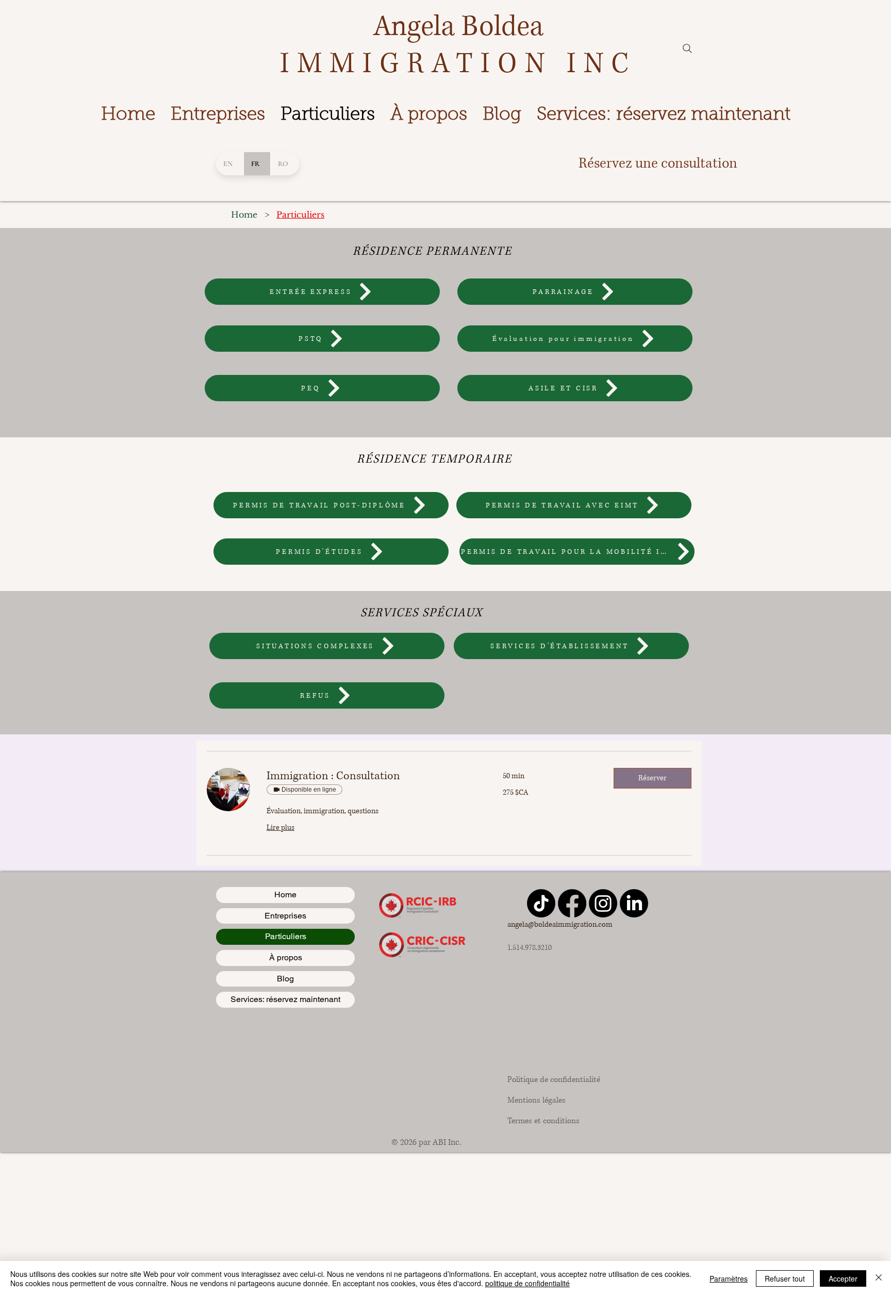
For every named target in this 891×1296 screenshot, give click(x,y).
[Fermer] (878, 1278)
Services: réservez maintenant (285, 999)
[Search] (687, 48)
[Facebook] (572, 903)
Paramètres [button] (729, 1278)
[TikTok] (541, 903)
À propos (285, 957)
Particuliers (285, 936)
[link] (372, 776)
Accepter (843, 1278)
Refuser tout (785, 1278)
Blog (285, 978)
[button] (652, 778)
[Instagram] (603, 903)
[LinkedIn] (634, 903)
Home (285, 894)
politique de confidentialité (527, 1283)
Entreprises (285, 916)
